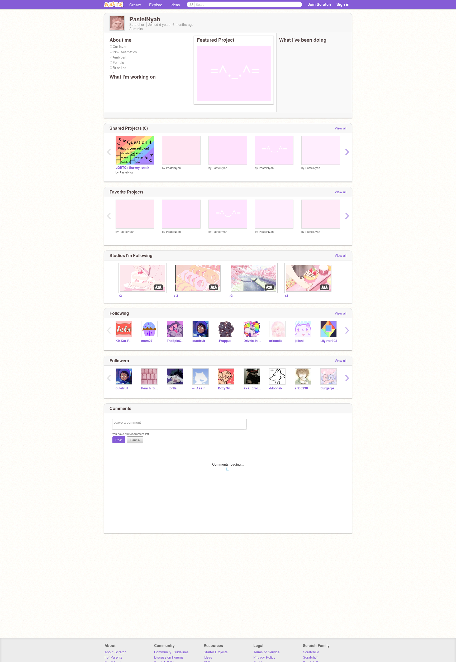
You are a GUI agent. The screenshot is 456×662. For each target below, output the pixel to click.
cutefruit (198, 341)
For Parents (113, 657)
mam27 (147, 341)
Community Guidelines (171, 651)
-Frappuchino (227, 341)
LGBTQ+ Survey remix (132, 167)
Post (118, 439)
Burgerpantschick (329, 388)
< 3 (176, 295)
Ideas (175, 4)
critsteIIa (275, 341)
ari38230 (301, 388)
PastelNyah (127, 172)
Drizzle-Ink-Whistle (252, 341)
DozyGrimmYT (227, 388)
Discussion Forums (169, 657)
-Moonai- (275, 388)
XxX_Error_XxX (252, 388)
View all (340, 128)
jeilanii (299, 341)
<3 (120, 295)
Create (135, 4)
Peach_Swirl (150, 388)
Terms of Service (266, 651)
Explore (155, 4)
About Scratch (115, 651)
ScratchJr (310, 657)
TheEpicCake (175, 341)
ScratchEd (311, 651)
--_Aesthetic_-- (201, 388)
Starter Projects (216, 651)
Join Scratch (319, 4)
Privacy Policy (264, 657)
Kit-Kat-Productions (124, 341)
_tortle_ (172, 388)
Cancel (135, 439)
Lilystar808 (328, 341)
